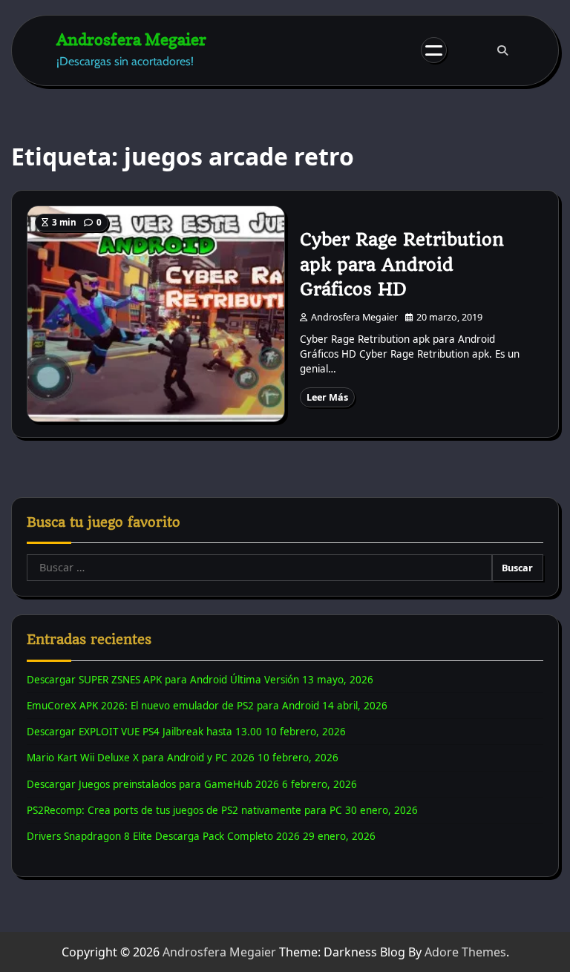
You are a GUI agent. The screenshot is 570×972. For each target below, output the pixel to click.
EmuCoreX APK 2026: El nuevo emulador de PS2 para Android (173, 705)
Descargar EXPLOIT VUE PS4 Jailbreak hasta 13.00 (144, 731)
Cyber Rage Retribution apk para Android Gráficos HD (402, 264)
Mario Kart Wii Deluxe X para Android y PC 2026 (141, 757)
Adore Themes (465, 952)
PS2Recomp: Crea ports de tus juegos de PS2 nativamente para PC (184, 810)
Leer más (327, 397)
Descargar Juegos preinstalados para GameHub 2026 (153, 784)
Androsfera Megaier (131, 39)
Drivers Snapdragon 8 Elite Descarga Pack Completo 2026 (163, 836)
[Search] (502, 50)
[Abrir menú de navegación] (434, 50)
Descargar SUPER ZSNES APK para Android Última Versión (163, 679)
